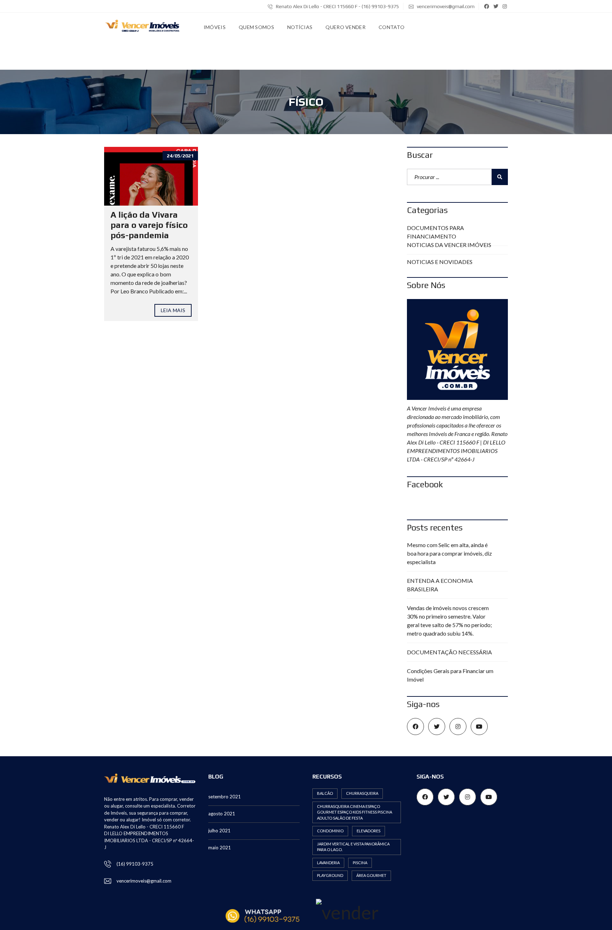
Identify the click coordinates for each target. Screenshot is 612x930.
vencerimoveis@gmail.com (446, 6)
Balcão (325, 793)
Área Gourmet (371, 875)
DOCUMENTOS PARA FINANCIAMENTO (435, 232)
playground (330, 875)
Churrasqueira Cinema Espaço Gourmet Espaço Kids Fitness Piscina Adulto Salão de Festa (354, 812)
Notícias (299, 27)
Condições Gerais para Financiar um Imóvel (450, 675)
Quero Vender (345, 27)
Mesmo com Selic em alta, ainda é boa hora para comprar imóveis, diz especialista (449, 553)
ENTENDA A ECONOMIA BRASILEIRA (440, 584)
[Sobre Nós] (457, 349)
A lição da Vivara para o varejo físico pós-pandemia (149, 225)
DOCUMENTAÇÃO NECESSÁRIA (449, 652)
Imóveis (215, 27)
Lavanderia (328, 862)
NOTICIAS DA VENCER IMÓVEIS (449, 244)
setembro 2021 (224, 796)
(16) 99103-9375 (135, 864)
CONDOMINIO (330, 830)
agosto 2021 (221, 813)
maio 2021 (219, 847)
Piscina (360, 862)
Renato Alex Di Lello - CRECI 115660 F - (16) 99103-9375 (337, 6)
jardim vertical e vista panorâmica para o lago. (353, 847)
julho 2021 (219, 830)
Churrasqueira (362, 793)
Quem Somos (256, 27)
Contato (391, 27)
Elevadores (368, 830)
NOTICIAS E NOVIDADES (439, 261)
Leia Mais (173, 310)
